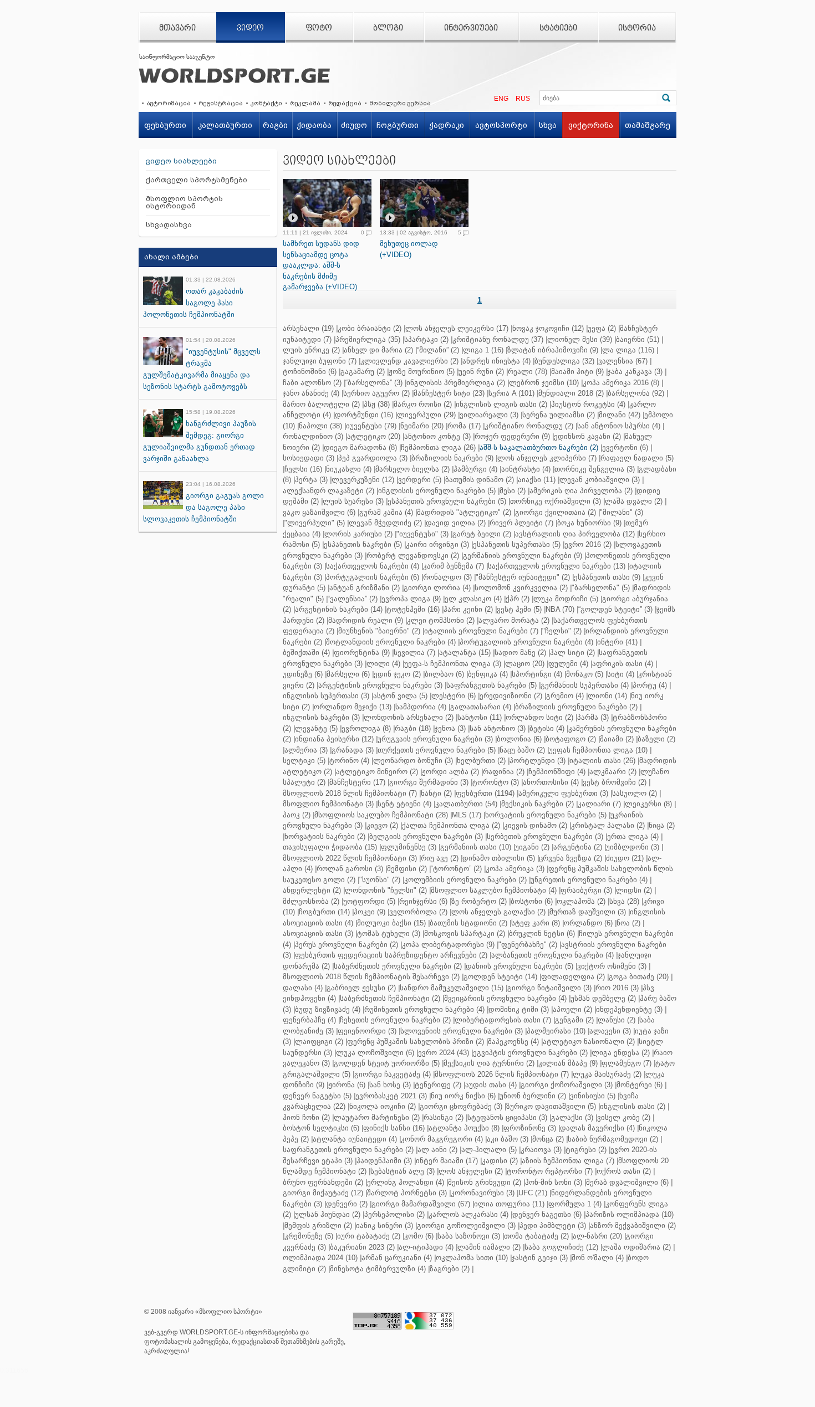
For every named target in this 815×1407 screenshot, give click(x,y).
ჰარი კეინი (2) (468, 609)
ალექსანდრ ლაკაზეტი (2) (328, 491)
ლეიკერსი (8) (648, 804)
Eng (501, 99)
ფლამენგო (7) (626, 1063)
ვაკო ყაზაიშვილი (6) (319, 512)
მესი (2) (513, 491)
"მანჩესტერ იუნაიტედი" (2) (523, 577)
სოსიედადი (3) (308, 458)
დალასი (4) (303, 988)
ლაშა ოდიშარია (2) (636, 1247)
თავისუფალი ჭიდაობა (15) (330, 847)
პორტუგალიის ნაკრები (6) (372, 577)
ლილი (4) (383, 663)
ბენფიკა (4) (488, 674)
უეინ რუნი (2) (481, 371)
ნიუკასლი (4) (348, 469)
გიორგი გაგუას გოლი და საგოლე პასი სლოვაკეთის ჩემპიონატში (203, 507)
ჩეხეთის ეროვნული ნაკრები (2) (395, 1020)
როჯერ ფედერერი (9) (512, 436)
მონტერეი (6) (640, 1085)
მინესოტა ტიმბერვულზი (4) (378, 1269)
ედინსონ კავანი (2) (587, 436)
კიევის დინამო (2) (535, 825)
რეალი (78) (527, 371)
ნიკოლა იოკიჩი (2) (382, 1106)
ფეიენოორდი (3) (367, 1031)
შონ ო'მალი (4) (598, 1257)
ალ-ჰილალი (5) (489, 1149)
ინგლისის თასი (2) (632, 1106)
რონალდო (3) (447, 577)
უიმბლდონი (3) (632, 847)
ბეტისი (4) (546, 728)
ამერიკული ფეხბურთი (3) (563, 793)
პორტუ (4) (650, 685)
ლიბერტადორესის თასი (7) (503, 1020)
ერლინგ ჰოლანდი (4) (405, 1182)
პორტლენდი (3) (538, 760)
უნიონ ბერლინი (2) (533, 1096)
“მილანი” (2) (438, 350)
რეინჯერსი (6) (423, 901)
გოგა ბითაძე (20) (639, 977)
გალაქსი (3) (572, 1117)
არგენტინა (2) (577, 847)
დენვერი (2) (347, 1204)
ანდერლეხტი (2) (312, 890)
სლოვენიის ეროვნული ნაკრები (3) (461, 1031)
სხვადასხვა (169, 225)
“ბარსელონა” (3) (374, 382)
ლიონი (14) (607, 696)
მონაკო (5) (584, 674)
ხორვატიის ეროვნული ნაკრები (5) (546, 815)
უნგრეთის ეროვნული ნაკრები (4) (589, 880)
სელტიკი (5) (304, 760)
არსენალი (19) (308, 328)
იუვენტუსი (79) (371, 426)
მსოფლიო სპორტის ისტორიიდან (184, 202)
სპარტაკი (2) (426, 339)
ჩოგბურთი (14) (324, 912)
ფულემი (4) (568, 663)
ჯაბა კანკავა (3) (635, 371)
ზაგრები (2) (450, 1269)
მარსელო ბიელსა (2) (412, 469)
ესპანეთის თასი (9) (607, 577)
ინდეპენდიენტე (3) (629, 1009)
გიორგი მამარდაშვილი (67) (420, 1204)
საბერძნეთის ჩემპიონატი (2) (390, 998)
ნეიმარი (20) (422, 426)
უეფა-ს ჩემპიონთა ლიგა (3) (452, 663)
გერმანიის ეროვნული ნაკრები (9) (522, 555)
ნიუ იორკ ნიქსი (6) (463, 1096)
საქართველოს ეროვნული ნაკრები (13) (556, 566)
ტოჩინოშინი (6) (310, 371)
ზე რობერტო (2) (479, 901)
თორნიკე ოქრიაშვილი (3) (555, 501)
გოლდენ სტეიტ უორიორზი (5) (387, 1063)
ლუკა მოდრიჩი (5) (565, 599)
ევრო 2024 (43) (443, 1052)
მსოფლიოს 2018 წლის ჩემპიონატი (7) (350, 793)
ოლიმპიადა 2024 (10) (320, 1257)
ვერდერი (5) (419, 479)
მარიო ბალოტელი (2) (321, 404)
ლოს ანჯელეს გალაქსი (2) (498, 912)
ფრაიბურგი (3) (586, 890)
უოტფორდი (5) (369, 901)
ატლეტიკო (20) (373, 436)
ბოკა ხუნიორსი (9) (589, 523)
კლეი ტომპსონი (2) (441, 620)
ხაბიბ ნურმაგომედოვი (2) (613, 1139)
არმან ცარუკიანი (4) (396, 1257)
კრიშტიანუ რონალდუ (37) (497, 339)
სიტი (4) (620, 674)
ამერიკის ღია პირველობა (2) (581, 491)
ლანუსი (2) (616, 1020)
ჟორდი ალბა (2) (450, 772)
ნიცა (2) (662, 825)
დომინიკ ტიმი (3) (518, 1009)
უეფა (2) (602, 328)
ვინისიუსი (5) (592, 1096)
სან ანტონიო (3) (498, 728)
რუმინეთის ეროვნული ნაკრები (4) (424, 1009)
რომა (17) (464, 426)
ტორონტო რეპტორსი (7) (550, 1171)
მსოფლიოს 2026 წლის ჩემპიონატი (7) (502, 1074)
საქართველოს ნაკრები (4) (372, 566)
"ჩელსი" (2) (562, 631)
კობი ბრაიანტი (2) (369, 328)
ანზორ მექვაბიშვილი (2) (633, 1225)
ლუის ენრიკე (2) (311, 350)
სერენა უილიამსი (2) (558, 415)
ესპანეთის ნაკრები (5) (363, 544)
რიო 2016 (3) (617, 988)
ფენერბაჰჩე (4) (309, 1020)
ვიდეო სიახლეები (181, 161)
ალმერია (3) (306, 750)
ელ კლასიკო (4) (473, 599)
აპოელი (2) (572, 1009)
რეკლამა (305, 103)
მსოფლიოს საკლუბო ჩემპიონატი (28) (381, 815)
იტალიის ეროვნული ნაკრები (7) (481, 631)
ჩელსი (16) (303, 469)
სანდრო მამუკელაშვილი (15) (451, 988)
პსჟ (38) (377, 404)
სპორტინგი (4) (537, 674)
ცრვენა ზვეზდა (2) (570, 858)
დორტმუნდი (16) (364, 415)
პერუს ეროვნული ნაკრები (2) (346, 944)
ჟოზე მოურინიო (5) (422, 371)
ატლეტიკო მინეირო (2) (377, 772)
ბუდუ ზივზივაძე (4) (327, 1009)
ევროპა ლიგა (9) (411, 599)
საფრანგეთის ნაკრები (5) (491, 685)
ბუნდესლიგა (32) (564, 361)
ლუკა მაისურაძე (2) (607, 1074)
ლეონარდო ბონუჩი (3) (413, 760)
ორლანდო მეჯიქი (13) (352, 707)
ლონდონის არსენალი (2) (409, 717)
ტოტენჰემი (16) (413, 609)
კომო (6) (419, 1236)
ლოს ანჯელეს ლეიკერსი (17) (456, 328)
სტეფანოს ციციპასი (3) (507, 1117)
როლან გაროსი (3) (350, 868)
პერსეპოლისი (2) (394, 1214)
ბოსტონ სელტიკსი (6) (321, 1128)
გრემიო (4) (565, 696)
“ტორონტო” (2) (456, 868)
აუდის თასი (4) (491, 1085)
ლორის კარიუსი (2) (358, 534)
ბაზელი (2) (656, 739)
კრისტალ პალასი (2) (608, 825)
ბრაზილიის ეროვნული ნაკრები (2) (576, 707)
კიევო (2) (382, 825)
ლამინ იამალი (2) (489, 1247)
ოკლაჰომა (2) (581, 901)
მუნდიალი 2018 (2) (571, 393)
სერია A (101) (511, 393)
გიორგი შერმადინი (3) (428, 782)
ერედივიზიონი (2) (511, 696)
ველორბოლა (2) (418, 912)
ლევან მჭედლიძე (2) (385, 523)
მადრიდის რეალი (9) (365, 620)
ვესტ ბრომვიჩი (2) (614, 782)
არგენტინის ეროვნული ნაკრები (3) (380, 685)
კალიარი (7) (599, 804)
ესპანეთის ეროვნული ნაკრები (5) (447, 501)
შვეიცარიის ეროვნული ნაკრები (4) (505, 998)
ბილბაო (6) (444, 674)
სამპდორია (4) (420, 707)
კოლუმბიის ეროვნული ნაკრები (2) (465, 880)
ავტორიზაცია (168, 103)
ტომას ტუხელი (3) (388, 933)
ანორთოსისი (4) (551, 782)
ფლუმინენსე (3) (408, 847)
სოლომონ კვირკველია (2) (521, 588)
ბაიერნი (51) (637, 339)
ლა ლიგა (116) (628, 350)
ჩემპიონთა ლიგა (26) (438, 447)
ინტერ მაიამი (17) (447, 1161)
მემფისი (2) (407, 868)
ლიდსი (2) (634, 890)
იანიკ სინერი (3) (384, 1225)
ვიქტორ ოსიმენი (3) (611, 966)
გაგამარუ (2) (362, 371)
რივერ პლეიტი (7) (521, 523)
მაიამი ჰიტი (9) (577, 371)
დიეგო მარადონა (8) (360, 447)
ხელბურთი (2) (481, 760)
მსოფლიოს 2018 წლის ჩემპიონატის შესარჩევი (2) (371, 977)
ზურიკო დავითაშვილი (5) (551, 1106)
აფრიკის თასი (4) (622, 663)
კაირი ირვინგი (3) (437, 544)
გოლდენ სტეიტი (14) (500, 977)
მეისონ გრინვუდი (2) (484, 1182)
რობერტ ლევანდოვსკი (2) (412, 555)
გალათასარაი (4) (480, 707)
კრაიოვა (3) (541, 1149)
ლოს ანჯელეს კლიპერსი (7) (547, 458)
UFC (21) (532, 1193)
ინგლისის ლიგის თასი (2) (501, 404)
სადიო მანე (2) (520, 652)
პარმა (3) (593, 717)
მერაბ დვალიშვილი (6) (627, 1182)
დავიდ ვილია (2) (456, 523)
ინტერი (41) (617, 642)
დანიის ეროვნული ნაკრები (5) (519, 966)
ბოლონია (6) (519, 739)
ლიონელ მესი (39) (579, 339)
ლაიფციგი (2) (319, 1041)
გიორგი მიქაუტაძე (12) (323, 1193)
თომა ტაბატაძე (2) (536, 1236)
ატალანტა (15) (465, 652)
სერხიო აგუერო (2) (376, 393)
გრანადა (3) (353, 750)
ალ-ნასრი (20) (597, 1236)
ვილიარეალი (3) (489, 415)
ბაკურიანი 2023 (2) (362, 1247)
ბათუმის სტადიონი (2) (468, 923)
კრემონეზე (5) (308, 1236)
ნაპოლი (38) (320, 426)
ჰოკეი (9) (369, 912)
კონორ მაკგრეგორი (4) (442, 1139)
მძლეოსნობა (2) (311, 901)
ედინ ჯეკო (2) (397, 674)
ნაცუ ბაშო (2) (522, 750)
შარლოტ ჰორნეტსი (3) (407, 1193)
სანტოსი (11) (479, 717)
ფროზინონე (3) (529, 1128)
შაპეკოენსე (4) (513, 1041)
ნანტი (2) (436, 793)
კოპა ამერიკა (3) (515, 868)
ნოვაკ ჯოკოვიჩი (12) (548, 328)
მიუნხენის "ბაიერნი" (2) (379, 631)
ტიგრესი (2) (586, 1149)
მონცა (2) (548, 1139)
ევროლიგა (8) (366, 728)
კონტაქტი (266, 103)
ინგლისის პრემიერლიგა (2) (455, 382)
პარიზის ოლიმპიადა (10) (629, 1214)
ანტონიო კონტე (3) (437, 436)
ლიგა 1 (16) (483, 350)
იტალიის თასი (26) (602, 760)
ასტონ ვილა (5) (400, 696)
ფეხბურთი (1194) (485, 793)
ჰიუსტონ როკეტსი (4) (588, 404)
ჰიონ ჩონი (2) (306, 1117)
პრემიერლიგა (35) (367, 339)
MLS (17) (466, 815)
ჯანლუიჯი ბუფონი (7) (319, 361)
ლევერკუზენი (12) (363, 479)
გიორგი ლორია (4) (437, 588)
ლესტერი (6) (453, 696)
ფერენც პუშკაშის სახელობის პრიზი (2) (415, 1041)
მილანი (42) (619, 415)
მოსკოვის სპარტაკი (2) (464, 933)
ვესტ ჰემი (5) (519, 609)
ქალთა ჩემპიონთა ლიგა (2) (451, 825)
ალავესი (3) (610, 1031)
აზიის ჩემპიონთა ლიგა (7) (568, 1161)
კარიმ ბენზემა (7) (453, 566)
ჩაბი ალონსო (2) (312, 382)
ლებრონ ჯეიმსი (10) (544, 382)
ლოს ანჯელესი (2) (471, 1171)
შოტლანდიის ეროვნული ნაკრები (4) (391, 642)
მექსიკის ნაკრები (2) (537, 804)
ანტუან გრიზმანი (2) (364, 588)
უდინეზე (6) (303, 674)
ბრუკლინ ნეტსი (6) (542, 933)
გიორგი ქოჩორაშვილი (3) (567, 1085)
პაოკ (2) (296, 815)
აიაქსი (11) (537, 479)
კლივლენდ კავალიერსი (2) (409, 361)
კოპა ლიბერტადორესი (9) (448, 944)
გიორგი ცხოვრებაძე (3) (461, 1106)
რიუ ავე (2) (440, 858)
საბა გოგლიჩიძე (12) (561, 1247)
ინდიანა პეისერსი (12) (334, 739)
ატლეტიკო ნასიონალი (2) (589, 1041)
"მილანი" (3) (621, 512)
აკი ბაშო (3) (507, 1139)
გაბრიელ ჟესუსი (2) (361, 988)
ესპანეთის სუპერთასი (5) (517, 544)
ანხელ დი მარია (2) (378, 350)
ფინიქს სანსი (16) (394, 1128)
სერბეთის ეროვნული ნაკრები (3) (545, 836)
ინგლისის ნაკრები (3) (321, 717)
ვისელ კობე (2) (623, 1117)
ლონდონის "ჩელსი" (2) (386, 890)
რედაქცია (344, 103)
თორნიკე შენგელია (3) (594, 469)
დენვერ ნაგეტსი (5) (317, 1096)
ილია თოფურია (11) (509, 1204)
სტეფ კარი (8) (535, 923)
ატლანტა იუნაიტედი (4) (355, 1139)
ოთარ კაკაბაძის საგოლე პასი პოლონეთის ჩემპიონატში (193, 303)
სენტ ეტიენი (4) (404, 804)
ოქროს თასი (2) (624, 1171)
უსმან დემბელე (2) (603, 998)
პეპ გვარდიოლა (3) (372, 458)
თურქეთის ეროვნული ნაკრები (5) (437, 750)
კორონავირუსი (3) (483, 1193)
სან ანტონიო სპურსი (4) (618, 426)
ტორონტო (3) (495, 782)
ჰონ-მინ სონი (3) (553, 1182)
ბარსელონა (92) (636, 393)
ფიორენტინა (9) (362, 652)
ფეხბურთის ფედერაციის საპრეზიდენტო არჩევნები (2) (391, 955)
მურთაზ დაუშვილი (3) (587, 912)
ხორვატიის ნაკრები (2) (324, 836)
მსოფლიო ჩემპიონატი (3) (328, 804)
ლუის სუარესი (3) (353, 501)
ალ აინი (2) (437, 1149)
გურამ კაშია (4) (386, 512)
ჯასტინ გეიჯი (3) (540, 1257)
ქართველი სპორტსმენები (196, 180)
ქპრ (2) (517, 599)
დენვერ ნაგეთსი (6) (547, 1214)
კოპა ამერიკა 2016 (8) (621, 382)
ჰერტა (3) (311, 479)
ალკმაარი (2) (612, 772)
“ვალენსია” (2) (353, 599)
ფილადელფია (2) (573, 977)
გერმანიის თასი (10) (475, 847)
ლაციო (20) (524, 663)
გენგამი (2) (574, 1020)
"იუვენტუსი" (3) (422, 534)
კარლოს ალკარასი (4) (468, 1214)
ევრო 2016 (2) (588, 544)
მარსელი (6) (348, 674)
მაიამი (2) (617, 739)
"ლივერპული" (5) (314, 523)
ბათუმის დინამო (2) (479, 479)
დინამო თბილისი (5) (498, 858)
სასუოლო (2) (634, 793)
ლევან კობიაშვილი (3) (599, 479)
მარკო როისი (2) (423, 404)
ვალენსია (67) (623, 361)
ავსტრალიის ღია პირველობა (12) (575, 534)
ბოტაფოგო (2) (571, 739)
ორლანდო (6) (588, 923)
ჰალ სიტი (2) (572, 652)
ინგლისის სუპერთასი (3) (326, 696)
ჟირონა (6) (346, 1085)
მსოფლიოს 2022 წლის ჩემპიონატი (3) (350, 858)
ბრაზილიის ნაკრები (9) (452, 458)
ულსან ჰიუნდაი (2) (327, 1214)
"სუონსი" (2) (379, 880)
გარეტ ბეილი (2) (481, 534)
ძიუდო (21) (625, 858)
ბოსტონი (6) (532, 901)
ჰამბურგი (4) (475, 469)
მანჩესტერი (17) (357, 782)
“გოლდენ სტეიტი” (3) (615, 609)
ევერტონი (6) (625, 447)
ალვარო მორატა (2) (513, 620)
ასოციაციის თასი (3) (318, 933)
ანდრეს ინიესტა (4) (496, 361)
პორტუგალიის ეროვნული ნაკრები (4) (526, 642)
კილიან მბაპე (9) (568, 1063)
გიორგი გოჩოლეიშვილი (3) (466, 1225)
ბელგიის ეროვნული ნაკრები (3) (426, 836)
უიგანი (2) (532, 847)
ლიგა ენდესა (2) (621, 1052)
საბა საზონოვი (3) (468, 1236)
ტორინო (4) (349, 760)
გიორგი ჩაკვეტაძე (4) (392, 1074)
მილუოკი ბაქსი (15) (391, 923)
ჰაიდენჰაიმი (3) (384, 1161)
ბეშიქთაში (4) (306, 652)
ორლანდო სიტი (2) (539, 717)
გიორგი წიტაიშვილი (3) (549, 988)
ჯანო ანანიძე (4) (311, 393)
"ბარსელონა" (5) (601, 588)
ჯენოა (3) (450, 728)
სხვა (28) (624, 901)
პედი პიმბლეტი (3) (552, 1225)
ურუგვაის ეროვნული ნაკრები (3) (435, 739)
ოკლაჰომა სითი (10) (472, 1257)
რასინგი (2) (443, 1117)
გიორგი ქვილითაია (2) (555, 512)
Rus (523, 99)
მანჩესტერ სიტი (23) (449, 393)
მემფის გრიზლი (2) (318, 1225)
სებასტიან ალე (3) (402, 1171)
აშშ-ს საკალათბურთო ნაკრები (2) (539, 447)
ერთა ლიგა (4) (633, 836)
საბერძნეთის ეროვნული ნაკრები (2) (398, 966)
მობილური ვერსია (400, 103)
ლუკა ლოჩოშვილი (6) (375, 1052)
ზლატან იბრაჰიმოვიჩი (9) (552, 350)
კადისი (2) (500, 1161)
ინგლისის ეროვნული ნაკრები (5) (437, 491)
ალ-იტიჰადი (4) (426, 1247)
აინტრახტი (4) (526, 469)
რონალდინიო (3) (313, 436)
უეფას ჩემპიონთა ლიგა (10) (598, 750)
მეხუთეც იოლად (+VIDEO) (409, 249)
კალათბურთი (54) (466, 804)
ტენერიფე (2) (438, 1085)
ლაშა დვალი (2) (634, 501)
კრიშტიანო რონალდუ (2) (529, 426)
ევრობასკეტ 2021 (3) (391, 1096)
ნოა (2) (628, 923)
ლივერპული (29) (426, 415)
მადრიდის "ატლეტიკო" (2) (464, 512)
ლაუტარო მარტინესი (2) (377, 1117)
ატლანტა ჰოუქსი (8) (464, 1128)
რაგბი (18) (413, 728)
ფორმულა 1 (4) (575, 1204)
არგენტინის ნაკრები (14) (339, 609)
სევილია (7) (414, 652)
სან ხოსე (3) (390, 1085)
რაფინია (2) (503, 772)
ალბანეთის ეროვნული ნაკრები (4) (552, 955)
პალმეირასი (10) (556, 1031)
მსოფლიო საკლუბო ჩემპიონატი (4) (494, 890)
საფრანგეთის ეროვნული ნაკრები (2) (348, 1149)
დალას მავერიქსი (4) (597, 1128)
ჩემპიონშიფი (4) (556, 772)
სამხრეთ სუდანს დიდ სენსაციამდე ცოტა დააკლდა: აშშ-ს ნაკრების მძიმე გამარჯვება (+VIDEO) (321, 265)
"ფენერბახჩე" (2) (527, 944)
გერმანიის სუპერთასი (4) (585, 685)
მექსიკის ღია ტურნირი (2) (489, 1063)
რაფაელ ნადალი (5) (637, 458)
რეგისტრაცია (220, 103)
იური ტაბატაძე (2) (368, 1236)
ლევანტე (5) (316, 728)
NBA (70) (560, 609)
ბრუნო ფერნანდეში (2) (323, 1182)
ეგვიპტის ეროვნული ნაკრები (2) (530, 1052)
